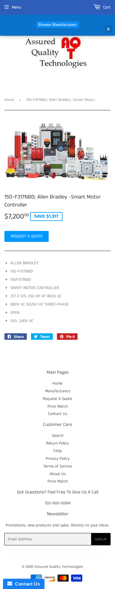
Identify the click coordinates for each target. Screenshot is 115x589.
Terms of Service (57, 466)
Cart (106, 7)
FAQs (57, 451)
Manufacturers (57, 391)
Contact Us (57, 414)
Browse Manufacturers (57, 24)
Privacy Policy (58, 459)
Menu (16, 7)
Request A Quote (57, 399)
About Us (58, 474)
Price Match (57, 406)
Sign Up (101, 539)
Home (9, 100)
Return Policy (57, 443)
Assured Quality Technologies (58, 567)
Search (57, 436)
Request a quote (26, 236)
